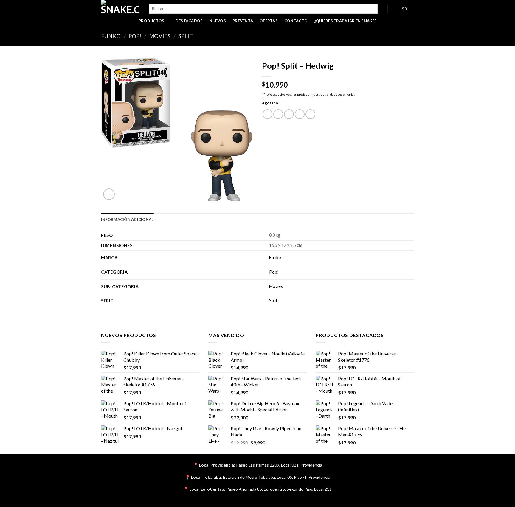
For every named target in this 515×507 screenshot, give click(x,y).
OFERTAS (269, 20)
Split (185, 36)
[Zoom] (109, 194)
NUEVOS (217, 20)
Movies (159, 36)
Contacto (296, 20)
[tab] (127, 219)
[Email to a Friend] (289, 114)
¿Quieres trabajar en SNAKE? (345, 20)
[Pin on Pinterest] (300, 114)
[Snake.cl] (120, 7)
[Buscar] (382, 9)
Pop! (134, 36)
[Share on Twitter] (278, 114)
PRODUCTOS (151, 20)
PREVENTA (242, 20)
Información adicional (127, 219)
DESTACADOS (189, 20)
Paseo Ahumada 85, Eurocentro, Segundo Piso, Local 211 (279, 489)
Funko (111, 36)
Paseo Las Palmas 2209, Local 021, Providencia (279, 464)
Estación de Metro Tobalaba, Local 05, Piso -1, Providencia (276, 477)
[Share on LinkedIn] (310, 114)
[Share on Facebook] (267, 114)
